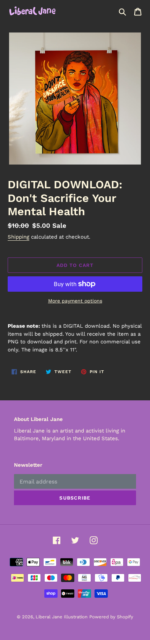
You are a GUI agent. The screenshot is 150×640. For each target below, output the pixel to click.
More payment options (75, 301)
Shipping (18, 237)
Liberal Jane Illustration (62, 616)
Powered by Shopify (111, 616)
